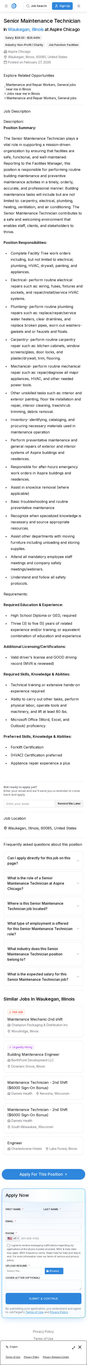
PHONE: (11, 1236)
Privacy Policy (59, 1312)
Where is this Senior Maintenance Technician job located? (35, 906)
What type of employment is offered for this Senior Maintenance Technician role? (39, 928)
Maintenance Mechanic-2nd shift (34, 1019)
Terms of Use (34, 1312)
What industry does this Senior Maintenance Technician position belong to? (34, 954)
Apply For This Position (41, 1174)
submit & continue (43, 1298)
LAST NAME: (51, 1209)
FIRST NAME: (13, 1209)
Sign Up (65, 6)
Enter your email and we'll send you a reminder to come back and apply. (42, 790)
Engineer (14, 1143)
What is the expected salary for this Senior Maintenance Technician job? (37, 977)
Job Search (39, 6)
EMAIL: (10, 1221)
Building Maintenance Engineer (33, 1054)
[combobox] (13, 1239)
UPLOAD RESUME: (34, 1268)
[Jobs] (14, 6)
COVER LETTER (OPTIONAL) (23, 1277)
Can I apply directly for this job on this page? (38, 861)
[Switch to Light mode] (79, 6)
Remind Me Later (69, 803)
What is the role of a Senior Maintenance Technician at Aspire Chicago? (35, 883)
